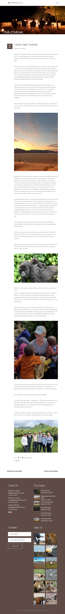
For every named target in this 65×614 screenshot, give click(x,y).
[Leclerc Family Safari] (37, 503)
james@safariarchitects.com (16, 507)
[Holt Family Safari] (37, 520)
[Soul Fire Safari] (37, 492)
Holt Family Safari (46, 518)
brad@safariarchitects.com (16, 493)
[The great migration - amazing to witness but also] (51, 598)
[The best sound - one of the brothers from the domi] (39, 586)
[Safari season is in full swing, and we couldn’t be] (51, 538)
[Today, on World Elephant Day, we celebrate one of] (39, 538)
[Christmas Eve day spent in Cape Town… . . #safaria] (51, 574)
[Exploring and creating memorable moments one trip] (39, 550)
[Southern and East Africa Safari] (37, 497)
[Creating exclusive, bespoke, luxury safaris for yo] (51, 550)
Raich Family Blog (46, 513)
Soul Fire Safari (45, 490)
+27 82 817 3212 (12, 509)
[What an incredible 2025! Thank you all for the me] (51, 562)
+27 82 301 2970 (12, 495)
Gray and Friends (46, 507)
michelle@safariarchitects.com (17, 500)
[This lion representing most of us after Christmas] (39, 574)
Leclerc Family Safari (47, 502)
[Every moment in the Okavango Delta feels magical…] (39, 598)
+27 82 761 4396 (12, 502)
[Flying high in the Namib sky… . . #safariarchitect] (39, 562)
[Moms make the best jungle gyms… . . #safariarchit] (51, 586)
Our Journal (28, 458)
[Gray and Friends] (37, 509)
